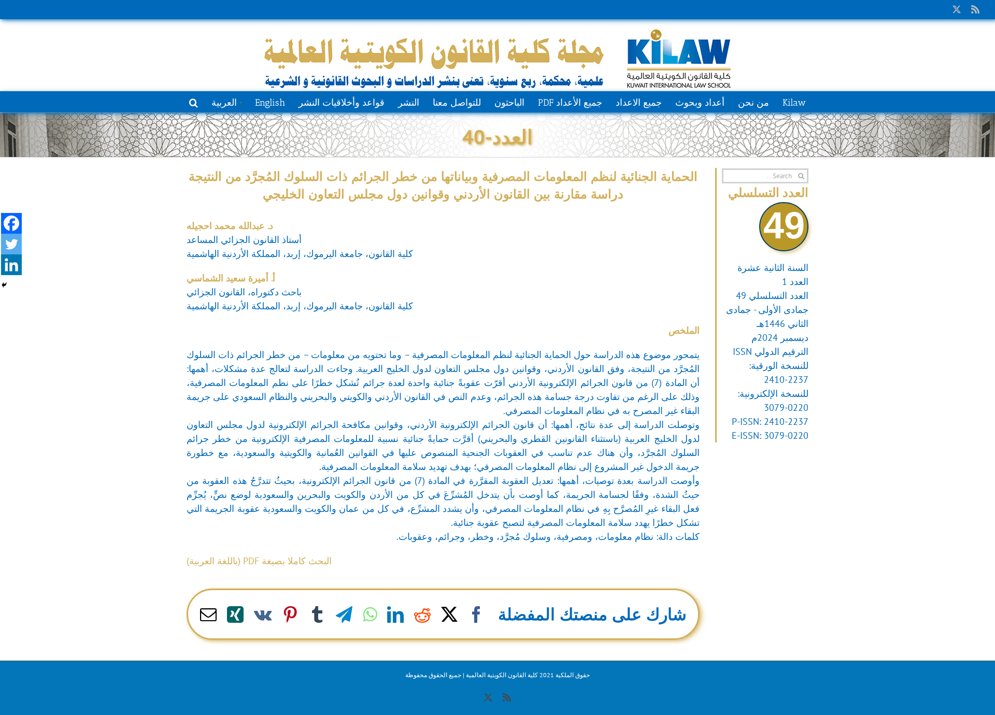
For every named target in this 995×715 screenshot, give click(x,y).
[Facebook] (11, 223)
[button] (193, 101)
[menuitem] (226, 101)
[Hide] (4, 285)
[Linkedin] (11, 264)
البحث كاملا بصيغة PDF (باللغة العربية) (259, 561)
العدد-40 (497, 136)
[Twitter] (11, 244)
